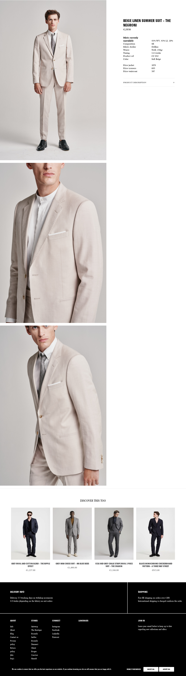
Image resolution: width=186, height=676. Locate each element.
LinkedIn (55, 633)
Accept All (166, 669)
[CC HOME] (93, 7)
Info (11, 626)
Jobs (11, 655)
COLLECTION (52, 7)
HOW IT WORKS (121, 7)
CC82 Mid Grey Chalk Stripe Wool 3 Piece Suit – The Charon (114, 565)
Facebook (55, 630)
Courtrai (34, 655)
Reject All (150, 669)
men (6, 7)
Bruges (34, 651)
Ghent (33, 648)
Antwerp (34, 626)
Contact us (14, 637)
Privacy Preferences (134, 669)
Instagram (56, 626)
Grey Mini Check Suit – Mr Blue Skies (72, 563)
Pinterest (55, 637)
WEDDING (67, 7)
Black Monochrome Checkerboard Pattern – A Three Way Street (155, 565)
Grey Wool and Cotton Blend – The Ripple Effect (30, 565)
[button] (30, 534)
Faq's (12, 658)
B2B (134, 7)
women (14, 7)
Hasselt (34, 658)
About (12, 630)
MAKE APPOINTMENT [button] (163, 7)
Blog (12, 633)
